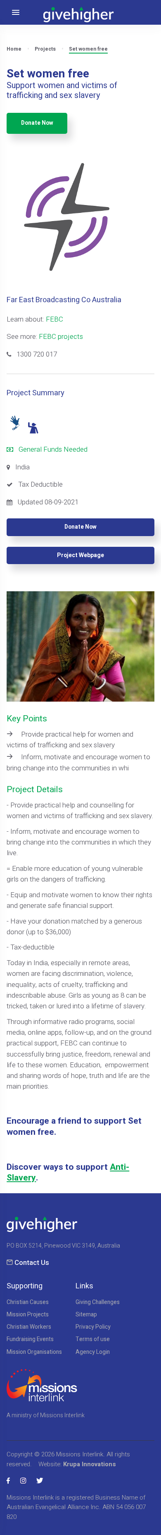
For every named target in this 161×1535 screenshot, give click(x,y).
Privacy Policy (93, 1327)
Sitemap (86, 1315)
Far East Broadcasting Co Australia (64, 300)
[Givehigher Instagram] (23, 1481)
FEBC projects (61, 336)
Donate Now (37, 123)
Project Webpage (80, 555)
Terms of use (93, 1339)
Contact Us (31, 1262)
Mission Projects (28, 1315)
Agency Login (93, 1352)
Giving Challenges (98, 1302)
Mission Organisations (34, 1352)
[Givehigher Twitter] (39, 1481)
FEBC (54, 319)
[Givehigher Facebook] (8, 1481)
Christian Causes (28, 1302)
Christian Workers (29, 1327)
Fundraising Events (30, 1339)
